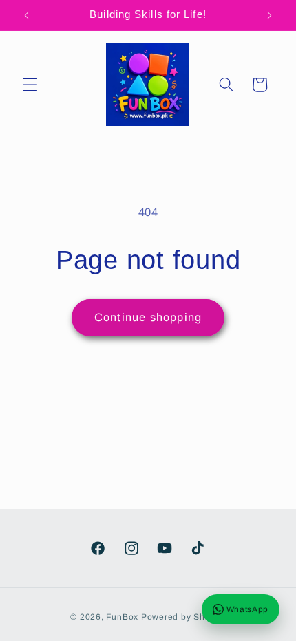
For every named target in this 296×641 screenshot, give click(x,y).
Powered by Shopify (183, 617)
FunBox (122, 617)
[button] (30, 84)
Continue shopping (148, 317)
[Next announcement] (270, 15)
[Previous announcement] (27, 15)
